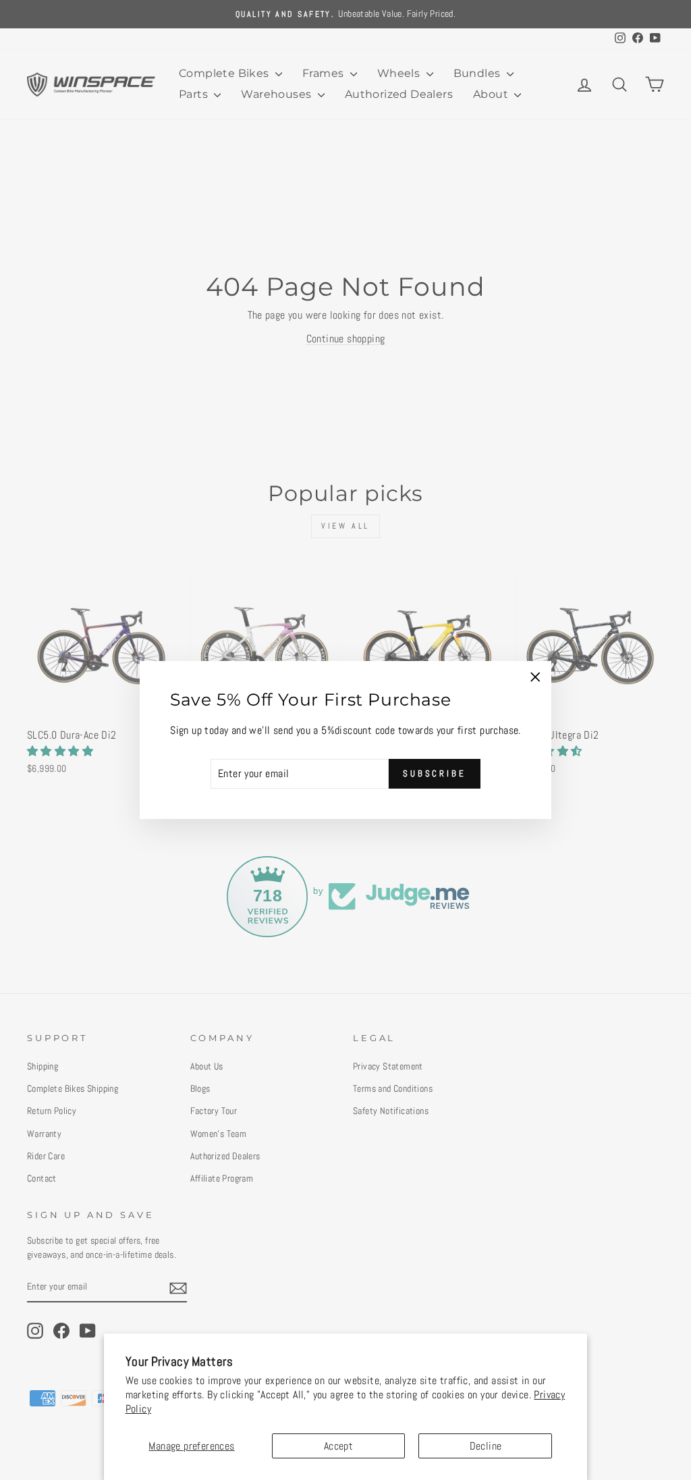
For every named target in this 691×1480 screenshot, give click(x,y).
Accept (338, 1446)
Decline (486, 1446)
